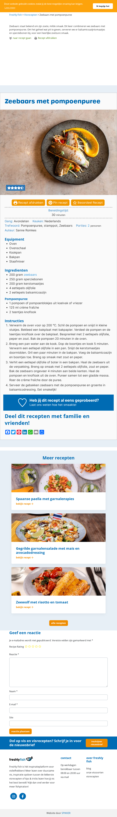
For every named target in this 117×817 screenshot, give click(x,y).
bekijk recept (23, 503)
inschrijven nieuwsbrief (96, 743)
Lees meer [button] (10, 8)
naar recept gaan (22, 38)
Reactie (14, 654)
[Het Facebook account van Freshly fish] (22, 796)
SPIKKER (66, 813)
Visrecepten (92, 776)
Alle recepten (58, 623)
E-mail (13, 704)
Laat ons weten (40, 405)
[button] (9, 188)
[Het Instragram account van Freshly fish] (13, 796)
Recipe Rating (16, 646)
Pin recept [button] (60, 202)
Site (11, 717)
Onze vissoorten (94, 772)
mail (66, 777)
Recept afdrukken (47, 38)
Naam (13, 691)
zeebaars (30, 274)
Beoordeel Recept (90, 202)
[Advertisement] (58, 62)
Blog (88, 768)
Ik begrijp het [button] (102, 6)
